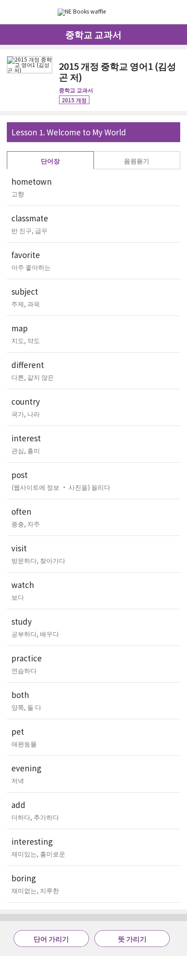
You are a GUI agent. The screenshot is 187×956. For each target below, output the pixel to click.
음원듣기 (136, 160)
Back (10, 12)
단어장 (50, 160)
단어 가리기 (51, 938)
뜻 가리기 (132, 938)
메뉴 (177, 11)
